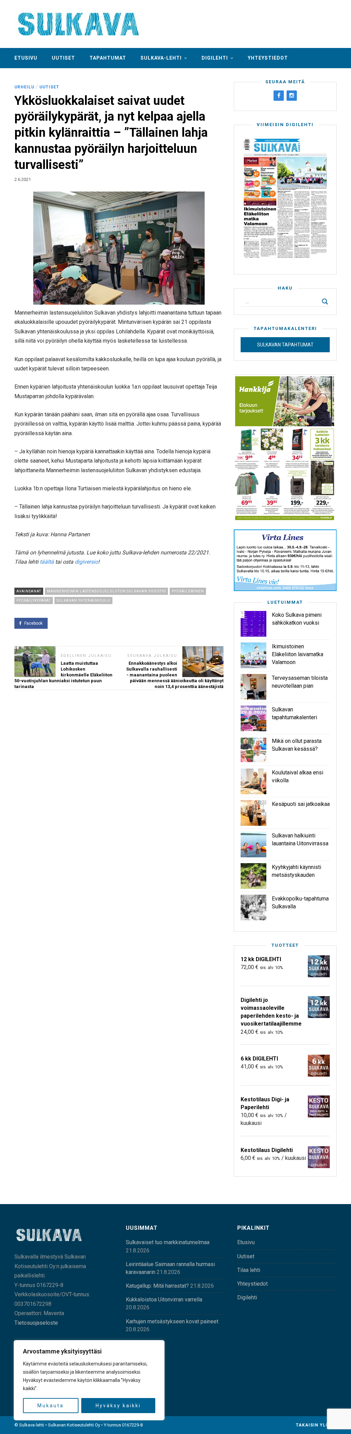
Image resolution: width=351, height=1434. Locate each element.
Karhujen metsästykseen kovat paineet (172, 1321)
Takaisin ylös (315, 1425)
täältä (47, 562)
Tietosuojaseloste (36, 1323)
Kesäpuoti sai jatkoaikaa (301, 804)
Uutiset (63, 58)
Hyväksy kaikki (118, 1405)
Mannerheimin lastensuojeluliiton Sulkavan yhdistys (106, 591)
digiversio (86, 562)
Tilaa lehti (248, 1270)
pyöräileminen (188, 591)
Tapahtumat (107, 58)
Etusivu (25, 58)
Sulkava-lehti (161, 58)
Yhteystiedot (268, 58)
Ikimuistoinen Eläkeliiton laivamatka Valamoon (297, 654)
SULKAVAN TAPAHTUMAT (285, 344)
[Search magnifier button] (325, 301)
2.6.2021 (22, 179)
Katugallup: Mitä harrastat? (157, 1286)
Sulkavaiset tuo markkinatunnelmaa (167, 1242)
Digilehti (215, 58)
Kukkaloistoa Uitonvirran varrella (164, 1299)
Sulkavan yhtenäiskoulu (83, 600)
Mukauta (50, 1405)
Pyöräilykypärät (33, 600)
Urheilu (24, 87)
